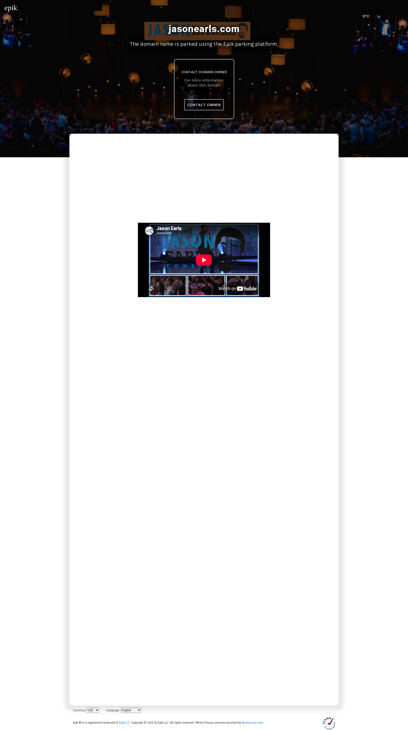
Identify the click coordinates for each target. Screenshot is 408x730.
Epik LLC (124, 722)
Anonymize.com (252, 722)
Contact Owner (204, 104)
